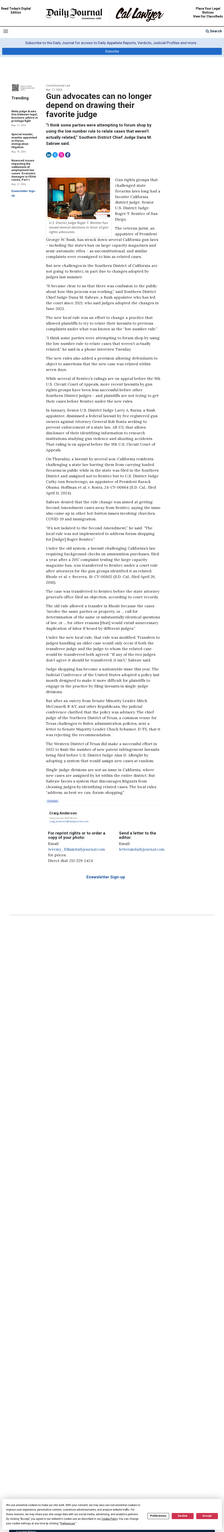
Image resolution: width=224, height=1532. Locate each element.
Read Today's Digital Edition (16, 10)
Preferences (158, 1515)
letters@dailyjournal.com (141, 849)
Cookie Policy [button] (109, 1518)
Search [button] (215, 31)
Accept (207, 1515)
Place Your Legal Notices (208, 10)
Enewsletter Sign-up (105, 877)
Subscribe (112, 51)
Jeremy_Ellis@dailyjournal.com (76, 849)
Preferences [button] (67, 1523)
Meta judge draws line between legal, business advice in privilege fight (24, 116)
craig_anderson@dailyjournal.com (69, 821)
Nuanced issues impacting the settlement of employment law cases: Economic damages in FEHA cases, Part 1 (23, 170)
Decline (182, 1515)
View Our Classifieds (208, 16)
